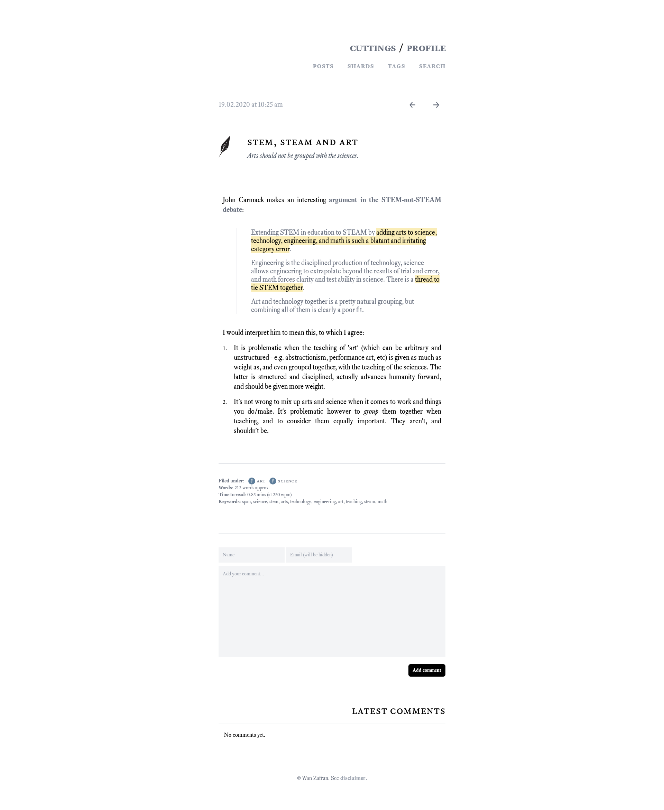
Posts (323, 66)
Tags (396, 66)
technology (300, 502)
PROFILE (426, 47)
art (261, 481)
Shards (360, 66)
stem (273, 502)
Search (432, 66)
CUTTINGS (373, 47)
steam (369, 502)
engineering (325, 502)
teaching (354, 502)
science (287, 481)
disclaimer (353, 778)
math (382, 502)
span (246, 502)
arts (284, 502)
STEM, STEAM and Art (302, 141)
